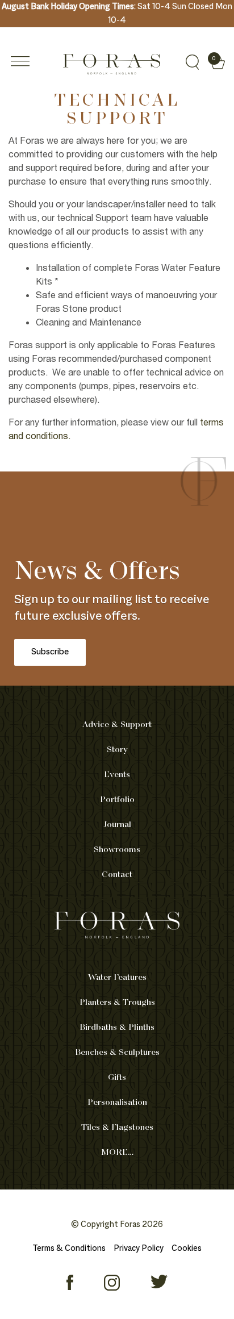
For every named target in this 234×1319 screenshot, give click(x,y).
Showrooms (117, 849)
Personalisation (117, 1102)
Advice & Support (117, 724)
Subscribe (50, 652)
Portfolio (117, 799)
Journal (117, 824)
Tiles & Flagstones (117, 1127)
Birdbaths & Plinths (117, 1027)
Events (117, 774)
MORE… (117, 1152)
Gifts (117, 1077)
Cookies (187, 1248)
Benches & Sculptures (117, 1052)
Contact (117, 874)
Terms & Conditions (69, 1248)
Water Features (117, 977)
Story (117, 749)
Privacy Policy (139, 1248)
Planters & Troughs (117, 1002)
